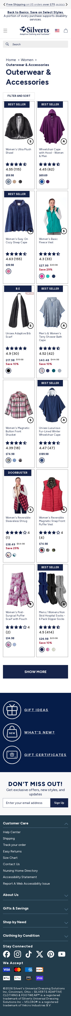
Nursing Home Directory (20, 871)
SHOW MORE (35, 672)
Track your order (14, 845)
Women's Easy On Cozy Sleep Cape (17, 241)
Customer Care (15, 823)
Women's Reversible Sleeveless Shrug (18, 519)
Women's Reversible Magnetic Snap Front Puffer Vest (52, 521)
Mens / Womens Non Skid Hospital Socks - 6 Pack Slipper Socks (52, 615)
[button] (5, 30)
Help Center (12, 832)
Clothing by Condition (21, 935)
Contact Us (11, 864)
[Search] (7, 44)
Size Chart (10, 858)
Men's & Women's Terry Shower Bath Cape (50, 337)
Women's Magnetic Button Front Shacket (18, 431)
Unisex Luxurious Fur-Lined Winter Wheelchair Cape (50, 431)
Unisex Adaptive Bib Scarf (18, 335)
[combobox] (35, 44)
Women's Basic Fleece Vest (48, 241)
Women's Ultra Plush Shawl (18, 151)
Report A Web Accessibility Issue (26, 883)
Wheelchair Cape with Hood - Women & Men (51, 153)
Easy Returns (12, 851)
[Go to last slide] (4, 4)
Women (27, 60)
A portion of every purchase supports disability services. (35, 16)
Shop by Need (14, 922)
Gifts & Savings (16, 908)
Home (11, 60)
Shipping (9, 838)
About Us (11, 895)
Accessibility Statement (20, 877)
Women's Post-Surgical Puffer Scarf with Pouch (16, 615)
